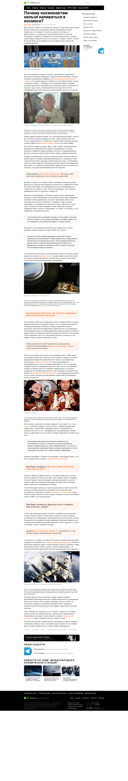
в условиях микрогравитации (57, 459)
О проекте (85, 698)
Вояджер (43, 8)
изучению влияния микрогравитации (58, 542)
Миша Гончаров (95, 702)
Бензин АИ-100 (83, 8)
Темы (72, 698)
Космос (43, 629)
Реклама (101, 698)
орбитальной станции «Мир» (61, 492)
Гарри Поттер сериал (90, 40)
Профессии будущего (90, 17)
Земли (44, 305)
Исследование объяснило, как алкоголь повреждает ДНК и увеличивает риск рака (51, 314)
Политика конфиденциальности (75, 704)
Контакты (93, 698)
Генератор (50, 8)
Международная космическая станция (57, 629)
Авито (29, 8)
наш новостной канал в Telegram (62, 346)
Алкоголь (27, 629)
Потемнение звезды (89, 34)
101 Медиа (96, 704)
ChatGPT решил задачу (90, 37)
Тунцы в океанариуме (75, 693)
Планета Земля (72, 629)
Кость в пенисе (88, 24)
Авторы (77, 698)
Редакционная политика (73, 702)
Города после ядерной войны (92, 30)
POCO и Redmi (72, 8)
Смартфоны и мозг (30, 693)
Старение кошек (44, 693)
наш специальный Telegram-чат (46, 531)
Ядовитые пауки (90, 693)
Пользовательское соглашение (75, 706)
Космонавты (35, 629)
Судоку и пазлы (88, 27)
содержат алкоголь (46, 256)
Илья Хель (27, 25)
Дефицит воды (61, 8)
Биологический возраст (90, 20)
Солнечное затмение (59, 693)
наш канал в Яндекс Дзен (50, 174)
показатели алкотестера (43, 362)
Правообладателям (72, 708)
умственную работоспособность (45, 373)
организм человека (47, 143)
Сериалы (35, 8)
